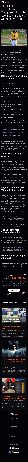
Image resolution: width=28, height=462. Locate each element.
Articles (14, 421)
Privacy (14, 441)
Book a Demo (14, 423)
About (14, 439)
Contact (14, 431)
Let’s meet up (14, 290)
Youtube (14, 433)
